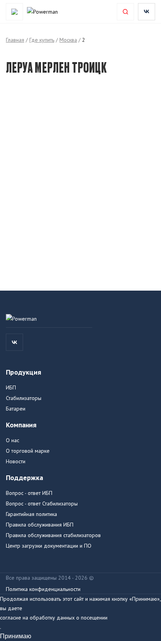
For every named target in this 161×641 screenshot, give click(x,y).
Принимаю (15, 636)
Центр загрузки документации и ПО (48, 545)
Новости (15, 461)
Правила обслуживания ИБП (39, 524)
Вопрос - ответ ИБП (29, 492)
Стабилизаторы (23, 398)
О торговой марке (28, 450)
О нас (12, 440)
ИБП (11, 387)
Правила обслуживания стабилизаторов (53, 535)
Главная (15, 39)
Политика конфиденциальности (43, 589)
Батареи (15, 408)
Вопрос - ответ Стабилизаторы (42, 503)
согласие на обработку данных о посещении (53, 617)
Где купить (41, 39)
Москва (68, 39)
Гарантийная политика (31, 514)
